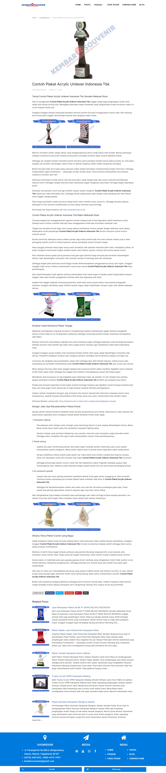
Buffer (86, 593)
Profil (87, 5)
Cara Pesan (113, 5)
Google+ (70, 593)
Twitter (60, 593)
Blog (142, 5)
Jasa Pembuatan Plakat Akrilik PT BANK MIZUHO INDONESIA (81, 607)
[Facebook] (95, 751)
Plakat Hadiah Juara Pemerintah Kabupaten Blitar (75, 630)
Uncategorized (44, 18)
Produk (98, 5)
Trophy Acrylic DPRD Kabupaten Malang (71, 676)
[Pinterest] (76, 751)
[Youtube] (83, 751)
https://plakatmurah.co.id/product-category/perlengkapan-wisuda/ (87, 401)
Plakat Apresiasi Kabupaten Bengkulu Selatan (73, 702)
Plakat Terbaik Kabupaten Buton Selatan (71, 653)
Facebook (50, 593)
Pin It (79, 593)
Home (78, 5)
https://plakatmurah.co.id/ (74, 210)
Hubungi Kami (129, 5)
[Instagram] (89, 751)
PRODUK (111, 754)
